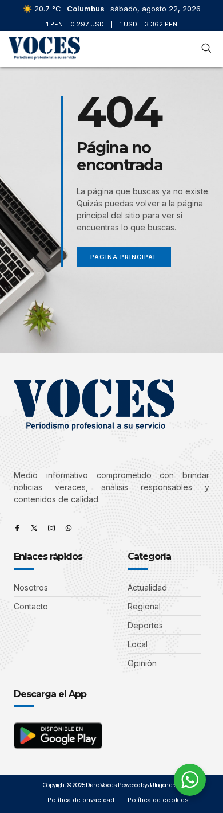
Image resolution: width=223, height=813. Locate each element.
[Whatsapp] (68, 528)
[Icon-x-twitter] (34, 528)
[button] (185, 49)
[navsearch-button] (206, 49)
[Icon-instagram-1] (51, 528)
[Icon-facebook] (17, 528)
